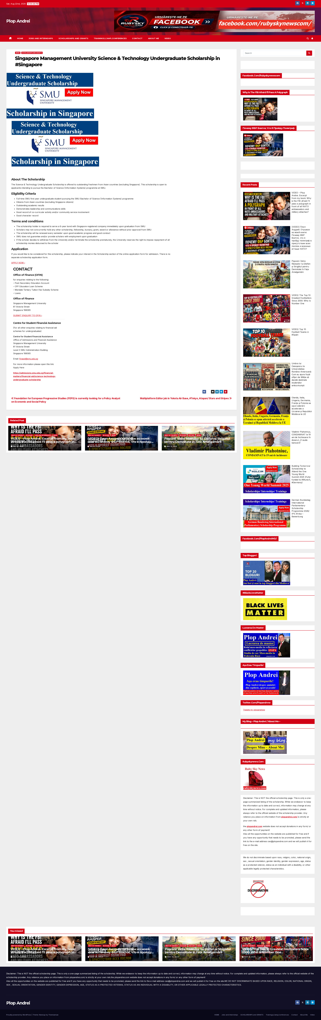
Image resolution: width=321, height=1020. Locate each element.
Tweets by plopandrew (254, 710)
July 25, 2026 (19, 957)
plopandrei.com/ (289, 817)
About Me (153, 38)
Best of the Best (18, 435)
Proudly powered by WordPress (19, 1015)
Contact (137, 38)
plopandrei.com (254, 826)
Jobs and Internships (41, 38)
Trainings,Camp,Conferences (110, 38)
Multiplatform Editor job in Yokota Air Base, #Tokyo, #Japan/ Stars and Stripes (184, 398)
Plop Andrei (18, 21)
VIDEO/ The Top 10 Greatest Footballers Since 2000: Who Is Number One (275, 950)
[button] (308, 38)
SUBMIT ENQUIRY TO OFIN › (27, 315)
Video (168, 38)
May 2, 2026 (250, 957)
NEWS (18, 53)
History (191, 435)
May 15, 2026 (173, 957)
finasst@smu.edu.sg (28, 359)
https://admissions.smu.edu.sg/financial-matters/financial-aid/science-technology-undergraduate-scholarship (34, 376)
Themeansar (53, 1015)
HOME (20, 38)
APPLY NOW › (18, 263)
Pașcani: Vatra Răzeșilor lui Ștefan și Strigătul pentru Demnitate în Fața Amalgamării (197, 440)
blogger (29, 435)
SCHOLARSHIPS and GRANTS (73, 38)
